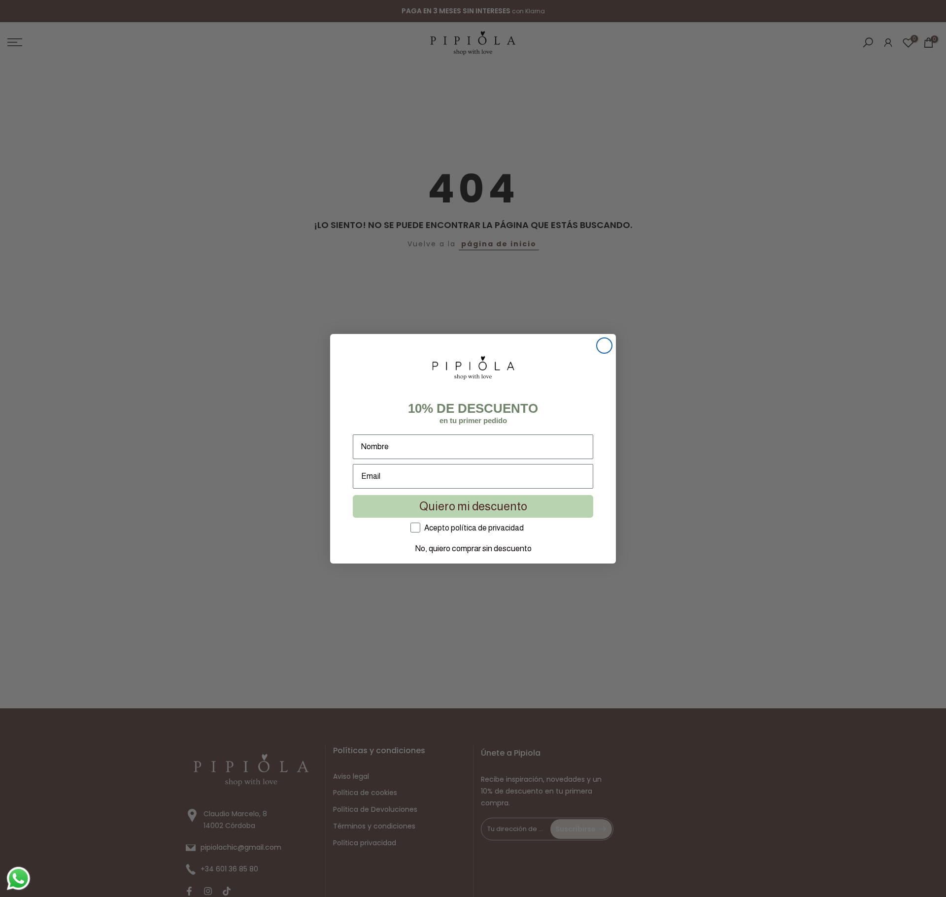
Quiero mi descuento (473, 506)
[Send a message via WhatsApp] (18, 878)
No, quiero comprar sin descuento (473, 548)
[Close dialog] (604, 345)
